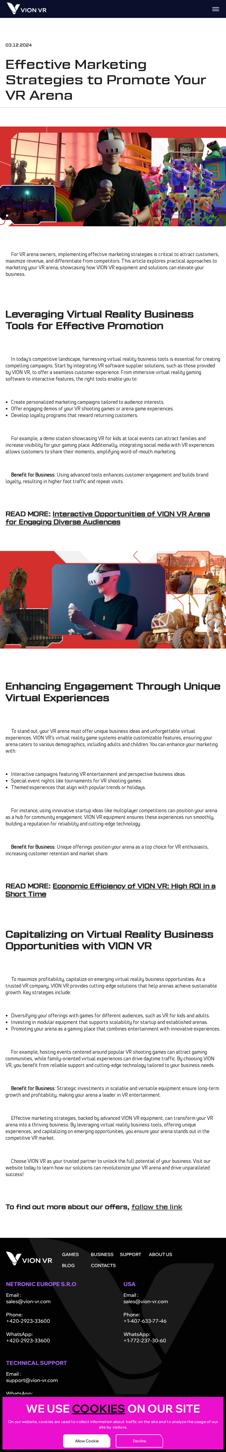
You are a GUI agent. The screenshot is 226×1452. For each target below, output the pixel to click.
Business (102, 1254)
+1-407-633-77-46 (144, 1321)
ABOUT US (160, 1254)
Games (70, 1254)
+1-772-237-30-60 (144, 1340)
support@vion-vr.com (32, 1380)
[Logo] (27, 12)
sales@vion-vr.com (28, 1301)
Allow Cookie (87, 1440)
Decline (139, 1440)
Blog (68, 1265)
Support (130, 1254)
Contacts (103, 1265)
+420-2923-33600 (28, 1321)
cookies (98, 1408)
